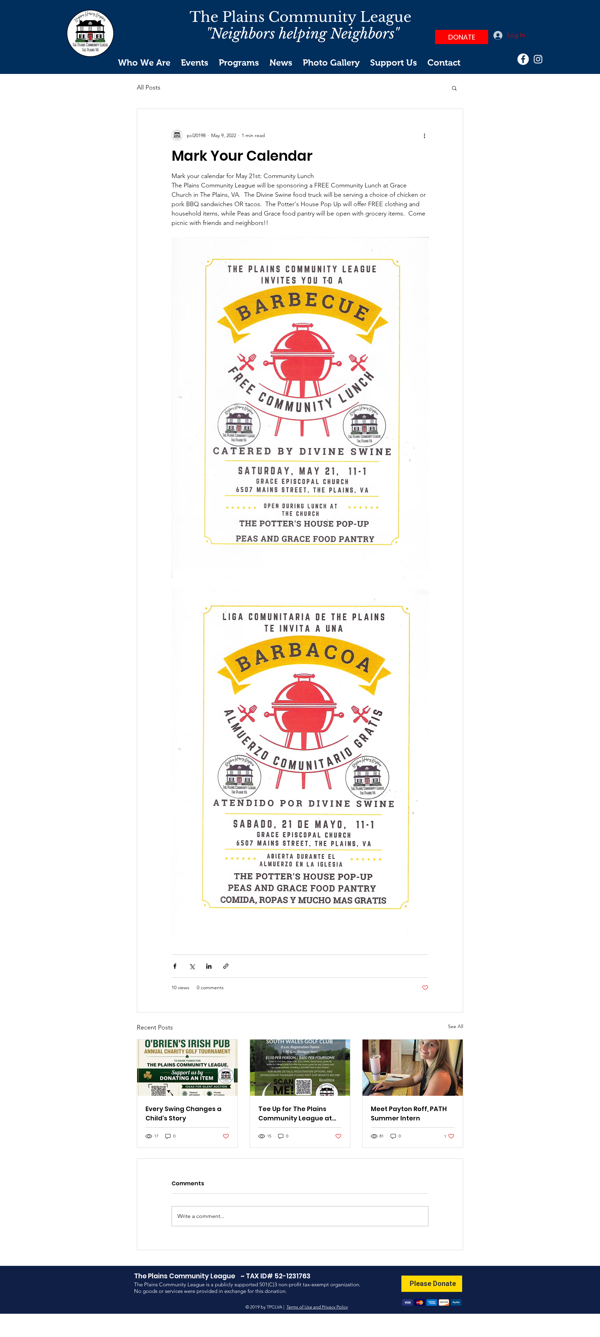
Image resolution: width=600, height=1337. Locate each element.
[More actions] (424, 135)
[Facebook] (523, 59)
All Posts (148, 87)
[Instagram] (538, 59)
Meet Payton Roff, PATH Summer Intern (409, 1113)
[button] (454, 88)
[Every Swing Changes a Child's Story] (187, 1068)
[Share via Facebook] (175, 966)
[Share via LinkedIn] (209, 966)
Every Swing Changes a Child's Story (183, 1113)
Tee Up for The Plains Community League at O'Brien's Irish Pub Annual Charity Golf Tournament (299, 1113)
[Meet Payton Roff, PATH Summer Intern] (412, 1068)
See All (455, 1026)
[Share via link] (226, 966)
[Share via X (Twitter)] (192, 966)
